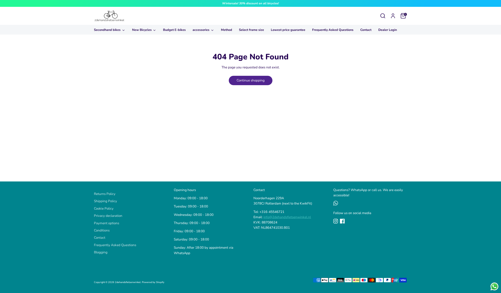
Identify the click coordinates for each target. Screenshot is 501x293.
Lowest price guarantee (288, 30)
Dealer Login (387, 30)
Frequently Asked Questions (332, 30)
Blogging (100, 252)
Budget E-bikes (174, 30)
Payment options (106, 223)
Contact (365, 30)
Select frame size (251, 30)
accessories (201, 30)
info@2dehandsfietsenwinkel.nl (287, 217)
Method (226, 30)
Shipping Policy (105, 201)
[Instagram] (335, 221)
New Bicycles (142, 30)
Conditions (102, 230)
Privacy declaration (108, 215)
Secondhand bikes (107, 30)
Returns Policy (104, 194)
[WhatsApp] (335, 203)
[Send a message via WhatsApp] (494, 286)
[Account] (393, 16)
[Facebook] (342, 221)
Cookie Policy (104, 208)
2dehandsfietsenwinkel (128, 282)
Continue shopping (251, 80)
